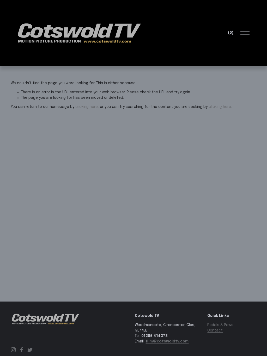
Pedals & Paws (220, 325)
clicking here (86, 107)
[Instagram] (13, 349)
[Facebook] (21, 349)
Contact (215, 330)
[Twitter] (30, 349)
